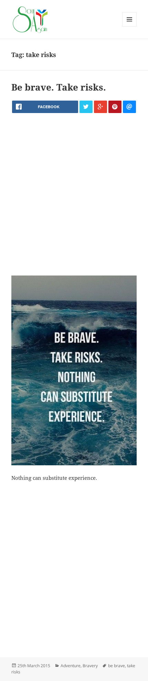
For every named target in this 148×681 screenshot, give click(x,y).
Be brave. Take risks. (58, 87)
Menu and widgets (130, 26)
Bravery (90, 666)
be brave (116, 666)
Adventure (71, 666)
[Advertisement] (74, 194)
